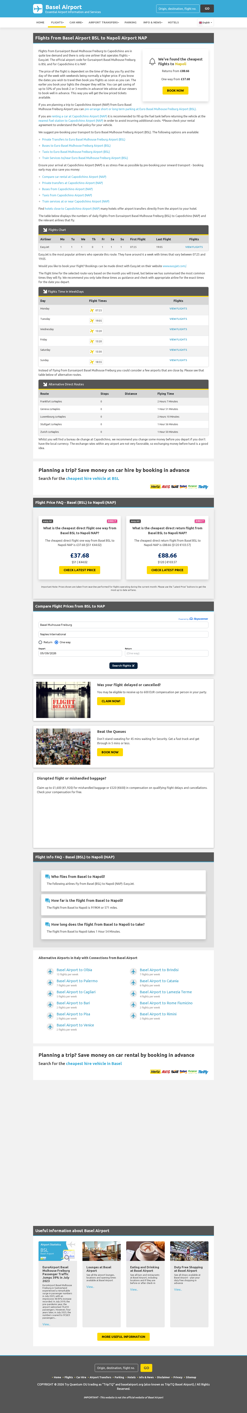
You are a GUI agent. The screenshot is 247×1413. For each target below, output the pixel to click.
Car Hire (75, 22)
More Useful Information (123, 1336)
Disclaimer (163, 1377)
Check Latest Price (80, 570)
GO (207, 8)
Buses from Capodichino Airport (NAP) (67, 189)
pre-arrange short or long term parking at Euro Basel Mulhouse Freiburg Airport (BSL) (140, 109)
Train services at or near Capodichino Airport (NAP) (75, 201)
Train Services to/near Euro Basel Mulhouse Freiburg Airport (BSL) (85, 158)
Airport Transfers (103, 22)
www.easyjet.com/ (174, 266)
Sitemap (191, 1377)
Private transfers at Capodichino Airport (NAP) (72, 183)
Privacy (177, 1377)
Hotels (173, 22)
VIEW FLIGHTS (194, 247)
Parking (131, 22)
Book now (175, 90)
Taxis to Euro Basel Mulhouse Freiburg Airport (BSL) (76, 151)
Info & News (152, 22)
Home (40, 22)
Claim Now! (111, 701)
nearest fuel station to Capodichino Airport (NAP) (71, 120)
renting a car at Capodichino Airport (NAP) (79, 116)
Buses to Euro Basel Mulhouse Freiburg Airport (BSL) (76, 145)
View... (46, 1324)
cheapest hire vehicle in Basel (94, 1063)
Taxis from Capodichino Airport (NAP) (67, 195)
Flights (57, 22)
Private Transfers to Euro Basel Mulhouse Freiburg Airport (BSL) (83, 139)
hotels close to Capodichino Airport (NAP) (72, 208)
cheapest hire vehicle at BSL (92, 478)
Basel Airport (73, 9)
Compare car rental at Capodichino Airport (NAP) (74, 176)
